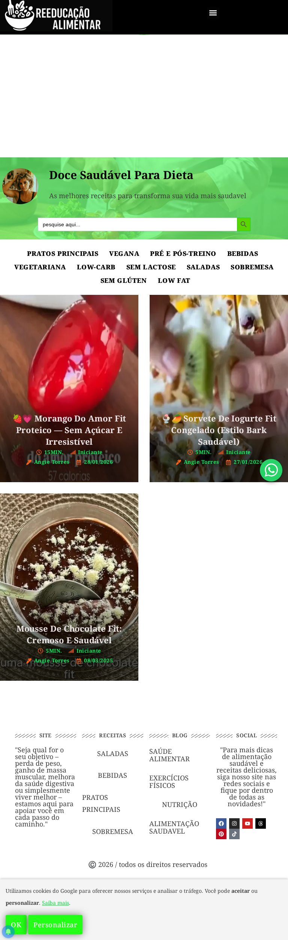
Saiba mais (55, 902)
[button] (213, 13)
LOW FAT (174, 280)
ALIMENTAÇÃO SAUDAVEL (174, 827)
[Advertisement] (144, 89)
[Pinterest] (221, 834)
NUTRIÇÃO (179, 804)
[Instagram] (234, 823)
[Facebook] (221, 823)
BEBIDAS (242, 253)
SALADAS (203, 267)
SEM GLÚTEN (123, 280)
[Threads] (260, 823)
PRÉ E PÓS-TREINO (183, 253)
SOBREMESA (252, 267)
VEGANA (124, 253)
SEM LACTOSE (151, 267)
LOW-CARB (96, 267)
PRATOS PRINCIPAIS (62, 253)
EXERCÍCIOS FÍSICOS (169, 781)
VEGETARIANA (40, 267)
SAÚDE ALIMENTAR (169, 755)
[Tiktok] (234, 834)
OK (16, 924)
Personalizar (55, 924)
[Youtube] (247, 823)
